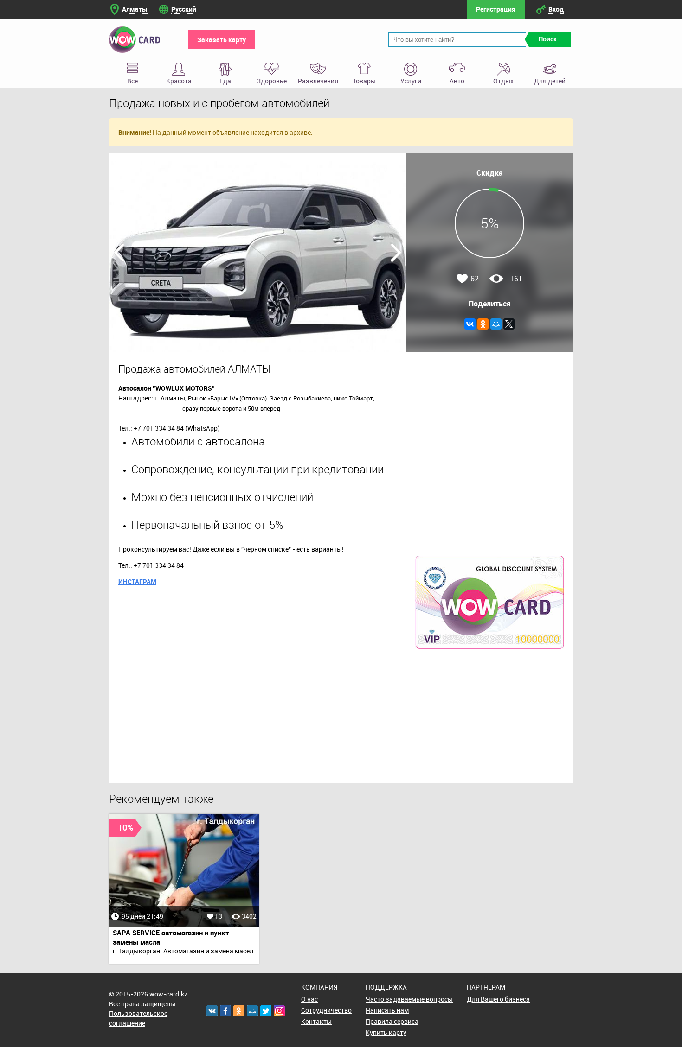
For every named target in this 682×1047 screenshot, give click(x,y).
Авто (457, 80)
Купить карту (386, 1032)
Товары (364, 80)
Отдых (503, 80)
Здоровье (272, 80)
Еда (225, 80)
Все (132, 80)
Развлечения (318, 80)
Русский (183, 9)
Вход (556, 9)
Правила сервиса (392, 1021)
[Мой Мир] (496, 324)
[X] (509, 324)
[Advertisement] (489, 716)
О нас (309, 999)
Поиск (548, 39)
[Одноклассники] (483, 324)
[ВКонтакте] (470, 324)
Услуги (410, 80)
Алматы (135, 9)
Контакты (316, 1021)
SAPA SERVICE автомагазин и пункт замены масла (171, 937)
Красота (179, 80)
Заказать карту (221, 39)
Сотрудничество (326, 1010)
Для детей (550, 80)
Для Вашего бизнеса (498, 999)
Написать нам (387, 1010)
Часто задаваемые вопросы (409, 999)
